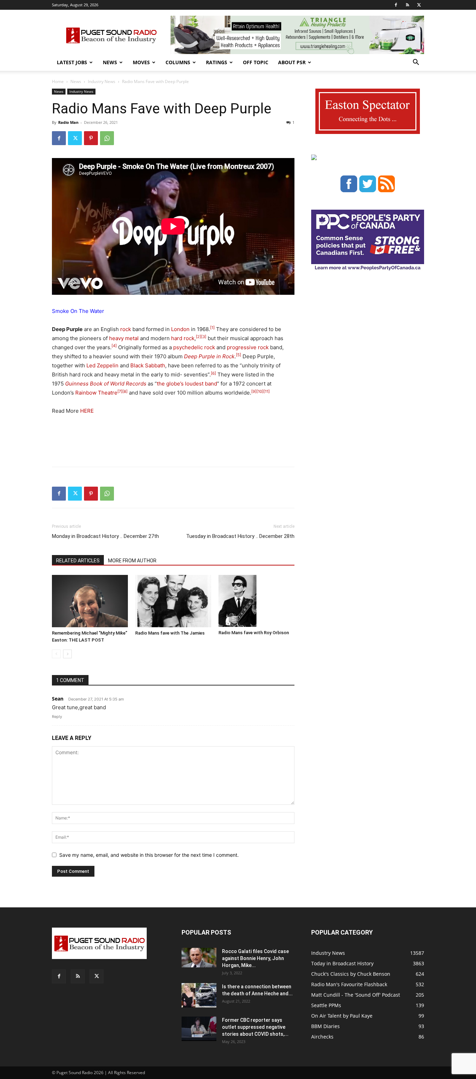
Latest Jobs (72, 62)
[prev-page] (56, 654)
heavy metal (124, 338)
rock (125, 329)
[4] (114, 345)
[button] (415, 63)
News (110, 62)
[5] (238, 354)
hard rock (182, 338)
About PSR (292, 62)
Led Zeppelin (102, 365)
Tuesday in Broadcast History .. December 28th (240, 536)
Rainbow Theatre (96, 392)
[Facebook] (396, 5)
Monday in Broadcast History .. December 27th (105, 536)
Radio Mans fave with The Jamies (170, 633)
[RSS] (407, 5)
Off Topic (255, 62)
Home (58, 81)
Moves (141, 62)
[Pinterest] (91, 138)
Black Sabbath (147, 365)
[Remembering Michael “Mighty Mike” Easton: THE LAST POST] (90, 601)
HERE (86, 410)
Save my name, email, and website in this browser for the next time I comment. (149, 855)
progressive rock (248, 347)
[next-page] (67, 654)
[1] (212, 327)
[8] (125, 391)
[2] (198, 336)
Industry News (101, 81)
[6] (213, 373)
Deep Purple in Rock (209, 356)
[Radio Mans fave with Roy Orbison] (256, 601)
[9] (253, 391)
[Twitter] (419, 5)
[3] (203, 336)
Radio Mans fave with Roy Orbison (253, 632)
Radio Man (68, 122)
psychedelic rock (194, 347)
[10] (259, 391)
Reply (57, 716)
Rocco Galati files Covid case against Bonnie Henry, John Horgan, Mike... (255, 958)
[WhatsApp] (107, 138)
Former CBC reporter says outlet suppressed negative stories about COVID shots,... (255, 1027)
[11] (266, 391)
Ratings (216, 62)
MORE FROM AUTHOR (132, 560)
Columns (178, 62)
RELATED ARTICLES (78, 560)
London (180, 329)
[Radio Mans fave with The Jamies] (173, 601)
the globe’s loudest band (187, 383)
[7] (119, 391)
